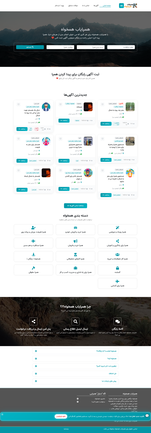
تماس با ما (85, 5)
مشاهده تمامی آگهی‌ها (77, 205)
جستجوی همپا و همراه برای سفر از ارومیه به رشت (116, 147)
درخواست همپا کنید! (98, 402)
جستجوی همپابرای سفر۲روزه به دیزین (75, 146)
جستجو (29, 47)
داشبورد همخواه (100, 398)
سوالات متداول (73, 5)
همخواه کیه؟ (111, 358)
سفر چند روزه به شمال (116, 110)
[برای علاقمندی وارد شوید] (102, 104)
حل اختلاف (112, 373)
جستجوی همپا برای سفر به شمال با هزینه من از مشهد (115, 179)
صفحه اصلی (107, 5)
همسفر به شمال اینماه (32, 176)
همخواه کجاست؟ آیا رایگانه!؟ (106, 351)
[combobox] (91, 47)
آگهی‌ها (96, 5)
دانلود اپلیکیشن (61, 416)
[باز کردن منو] (121, 5)
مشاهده (107, 124)
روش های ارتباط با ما (109, 381)
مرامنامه (66, 429)
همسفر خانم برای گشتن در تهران (73, 177)
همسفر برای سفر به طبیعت (33, 146)
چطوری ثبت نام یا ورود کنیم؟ (106, 366)
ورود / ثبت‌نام (59, 5)
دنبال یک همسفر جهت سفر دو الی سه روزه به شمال (32, 113)
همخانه (79, 107)
